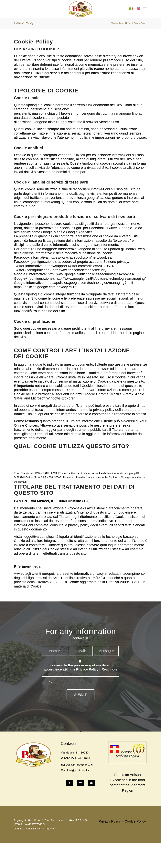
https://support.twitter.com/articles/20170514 (79, 266)
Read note (109, 669)
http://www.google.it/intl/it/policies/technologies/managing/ (101, 278)
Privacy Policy (110, 821)
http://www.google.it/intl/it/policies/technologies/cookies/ (91, 274)
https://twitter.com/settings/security (79, 270)
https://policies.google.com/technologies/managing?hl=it (89, 283)
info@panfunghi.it (78, 770)
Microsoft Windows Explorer (53, 398)
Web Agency (47, 828)
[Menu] (145, 9)
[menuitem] (145, 9)
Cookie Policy (23, 23)
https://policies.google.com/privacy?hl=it (45, 287)
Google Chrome (96, 394)
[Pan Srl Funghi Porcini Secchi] (81, 9)
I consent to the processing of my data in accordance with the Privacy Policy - (80, 667)
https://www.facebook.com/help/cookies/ (81, 257)
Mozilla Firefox (122, 394)
